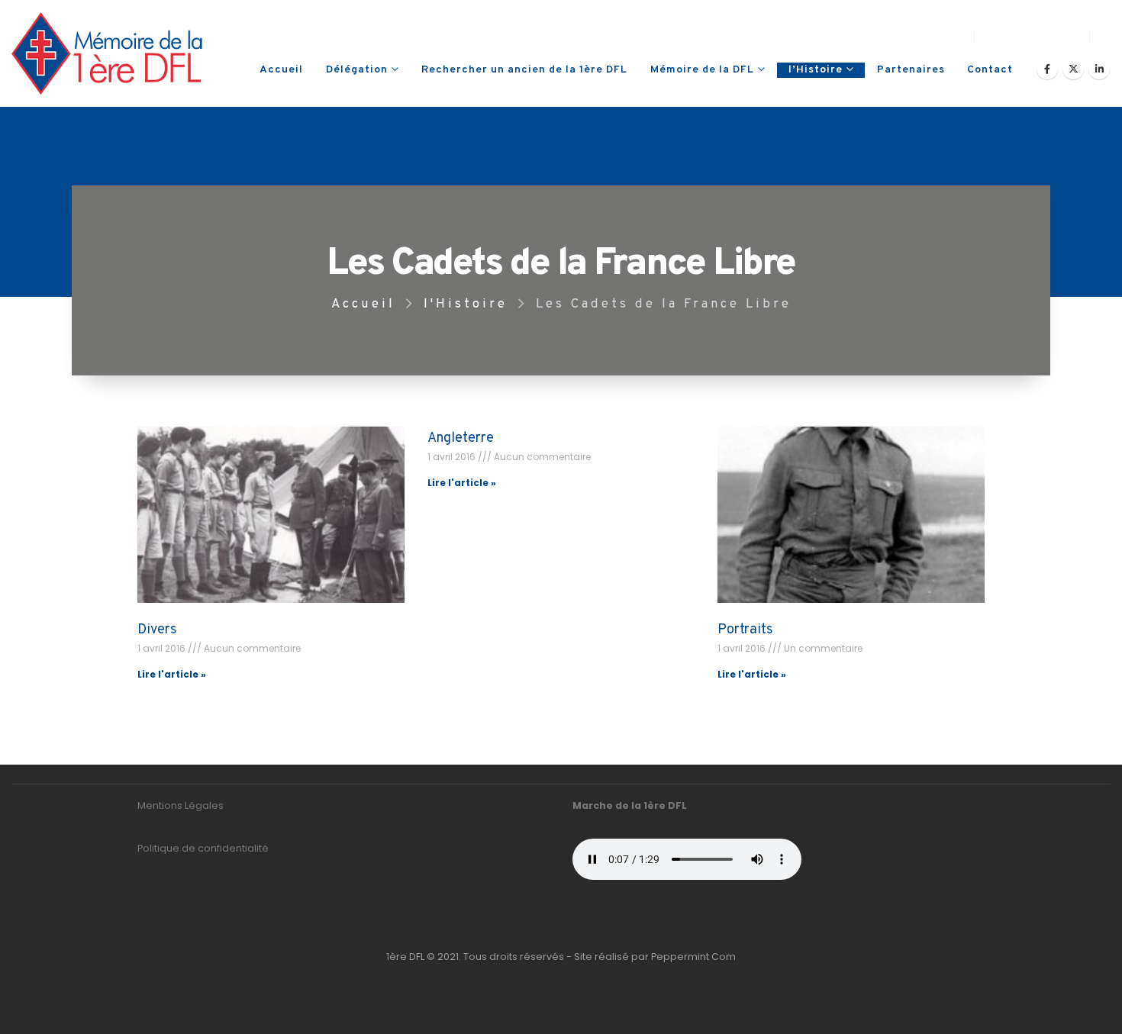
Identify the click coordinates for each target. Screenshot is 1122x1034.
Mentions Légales (180, 805)
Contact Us (932, 37)
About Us (859, 37)
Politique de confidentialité (203, 848)
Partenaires (911, 69)
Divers (157, 630)
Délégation (357, 69)
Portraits (745, 630)
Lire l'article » (171, 674)
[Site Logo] (106, 53)
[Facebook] (1047, 68)
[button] (1104, 37)
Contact (990, 69)
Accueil (281, 69)
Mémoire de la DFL (702, 69)
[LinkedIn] (1099, 68)
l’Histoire (815, 69)
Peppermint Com (693, 956)
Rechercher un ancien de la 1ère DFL (524, 69)
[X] (1073, 68)
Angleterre (460, 438)
